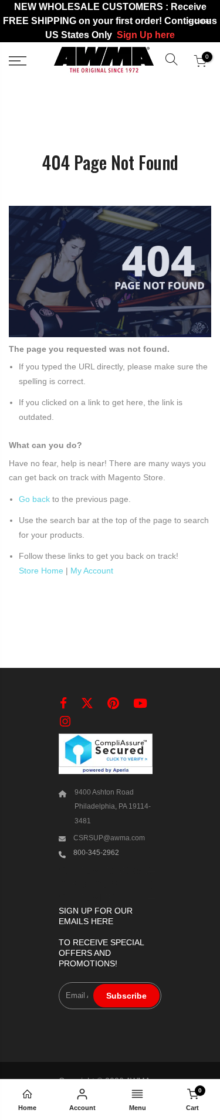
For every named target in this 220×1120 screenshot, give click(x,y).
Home (27, 1107)
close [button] (202, 21)
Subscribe (126, 995)
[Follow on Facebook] (63, 703)
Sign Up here (146, 35)
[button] (171, 61)
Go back (34, 499)
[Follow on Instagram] (65, 721)
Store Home (41, 570)
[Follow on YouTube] (140, 703)
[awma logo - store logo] (104, 61)
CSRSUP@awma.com (109, 838)
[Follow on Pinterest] (113, 703)
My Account (91, 570)
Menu (137, 1107)
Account (82, 1107)
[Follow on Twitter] (87, 703)
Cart (194, 1099)
